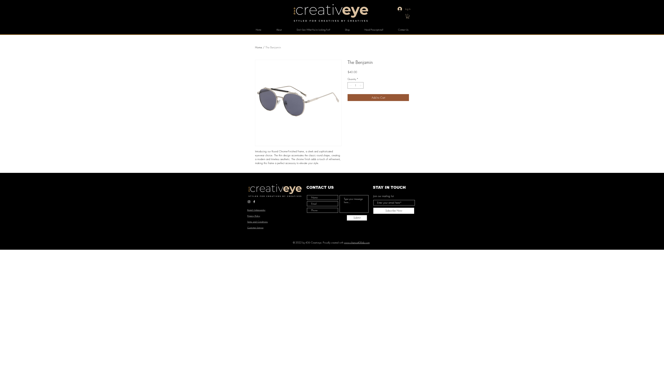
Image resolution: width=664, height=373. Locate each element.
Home (258, 47)
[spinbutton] (355, 85)
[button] (407, 16)
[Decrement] (350, 85)
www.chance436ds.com (357, 242)
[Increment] (361, 85)
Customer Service (255, 227)
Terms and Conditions (257, 221)
